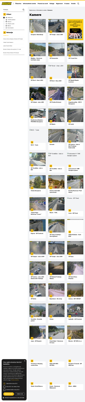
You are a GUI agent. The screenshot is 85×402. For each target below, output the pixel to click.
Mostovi (9, 21)
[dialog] (14, 379)
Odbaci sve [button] (20, 394)
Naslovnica (32, 10)
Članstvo (18, 3)
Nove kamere (11, 27)
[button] (14, 398)
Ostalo (73, 3)
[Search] (78, 4)
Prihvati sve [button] (8, 394)
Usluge (52, 3)
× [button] (24, 361)
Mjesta (9, 25)
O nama (66, 3)
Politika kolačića (15, 380)
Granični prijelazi (11, 19)
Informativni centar (29, 3)
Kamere (50, 10)
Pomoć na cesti (43, 3)
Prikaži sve (10, 17)
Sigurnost (59, 3)
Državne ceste (11, 23)
